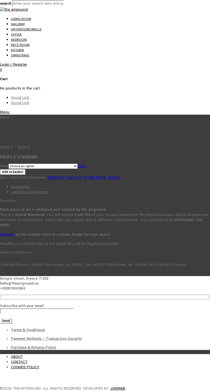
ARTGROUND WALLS (26, 29)
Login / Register (13, 64)
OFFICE (16, 34)
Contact (7, 234)
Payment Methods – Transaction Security (46, 338)
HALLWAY (18, 24)
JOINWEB (117, 388)
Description (20, 186)
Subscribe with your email (22, 305)
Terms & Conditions (28, 330)
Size (4, 166)
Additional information (29, 192)
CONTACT (19, 361)
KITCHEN (17, 50)
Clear (82, 166)
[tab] (110, 186)
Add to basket (12, 172)
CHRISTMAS (20, 55)
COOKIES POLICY (25, 367)
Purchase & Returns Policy (33, 347)
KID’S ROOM (20, 45)
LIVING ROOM (21, 19)
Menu (5, 112)
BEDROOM (19, 39)
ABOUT (17, 356)
